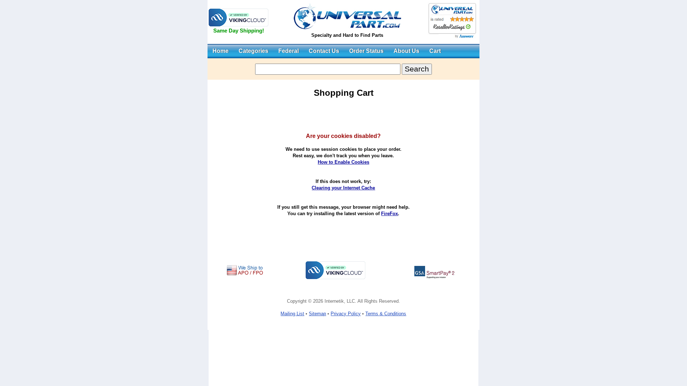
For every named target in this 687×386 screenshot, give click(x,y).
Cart (435, 51)
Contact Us (324, 51)
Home (221, 51)
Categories (253, 51)
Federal (288, 51)
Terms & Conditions (385, 313)
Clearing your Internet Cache (343, 187)
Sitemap (317, 313)
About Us (406, 51)
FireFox (389, 213)
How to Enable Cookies (343, 162)
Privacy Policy (346, 313)
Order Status (366, 51)
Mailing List (292, 313)
